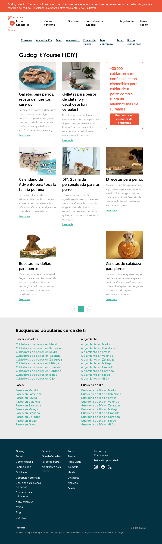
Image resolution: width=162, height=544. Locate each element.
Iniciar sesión (144, 22)
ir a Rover (90, 7)
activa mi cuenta (68, 7)
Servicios (73, 21)
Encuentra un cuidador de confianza (124, 119)
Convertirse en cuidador (94, 22)
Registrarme (127, 21)
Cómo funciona (49, 22)
